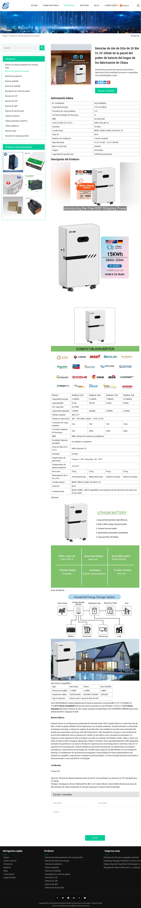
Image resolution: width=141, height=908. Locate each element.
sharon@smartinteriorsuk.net (77, 906)
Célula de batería (12, 116)
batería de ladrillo (12, 86)
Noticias (84, 5)
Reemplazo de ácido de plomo (17, 91)
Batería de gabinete (13, 76)
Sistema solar (10, 131)
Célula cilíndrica (12, 126)
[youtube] (85, 898)
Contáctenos (111, 5)
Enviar (95, 838)
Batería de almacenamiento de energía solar (21, 66)
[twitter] (63, 898)
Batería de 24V (11, 101)
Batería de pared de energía (29, 36)
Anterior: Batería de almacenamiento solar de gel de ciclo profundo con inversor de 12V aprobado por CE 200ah (94, 779)
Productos (69, 5)
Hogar (34, 5)
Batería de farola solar (14, 111)
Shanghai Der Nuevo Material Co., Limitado (122, 867)
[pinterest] (68, 898)
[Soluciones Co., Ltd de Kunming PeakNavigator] (5, 5)
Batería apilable (12, 81)
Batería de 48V (11, 106)
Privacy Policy (97, 903)
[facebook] (57, 898)
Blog (96, 5)
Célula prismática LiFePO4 (16, 121)
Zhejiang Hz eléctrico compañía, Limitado (121, 857)
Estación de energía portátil (17, 136)
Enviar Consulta (106, 90)
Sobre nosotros (51, 5)
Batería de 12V (11, 96)
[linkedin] (74, 898)
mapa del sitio (10, 877)
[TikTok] (79, 898)
